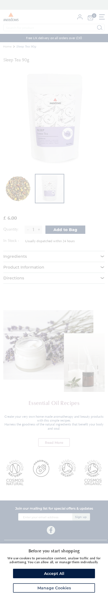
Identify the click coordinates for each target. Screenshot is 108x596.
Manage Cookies (54, 587)
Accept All (54, 573)
